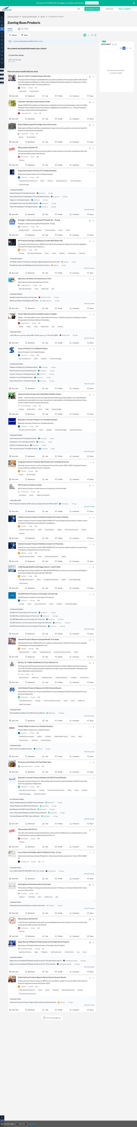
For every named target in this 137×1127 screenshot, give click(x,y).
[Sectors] (2, 33)
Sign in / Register (125, 9)
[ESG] (2, 55)
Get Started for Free (92, 9)
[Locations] (2, 36)
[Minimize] (2, 13)
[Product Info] (2, 74)
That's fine (21, 1124)
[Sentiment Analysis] (2, 40)
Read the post (92, 3)
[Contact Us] (2, 1117)
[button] (109, 9)
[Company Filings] (2, 44)
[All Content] (2, 17)
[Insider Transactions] (2, 51)
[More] (2, 82)
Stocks (42, 16)
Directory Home (12, 16)
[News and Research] (2, 25)
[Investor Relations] (2, 47)
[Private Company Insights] (2, 59)
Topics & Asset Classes (29, 16)
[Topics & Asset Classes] (2, 29)
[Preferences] (2, 70)
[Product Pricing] (2, 78)
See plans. (40, 41)
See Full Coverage (89, 209)
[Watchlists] (2, 62)
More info (32, 1124)
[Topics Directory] (2, 21)
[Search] (2, 67)
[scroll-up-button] (133, 1119)
